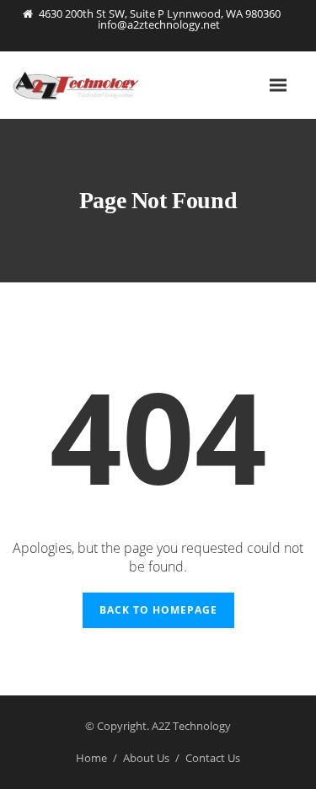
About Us (146, 757)
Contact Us (212, 757)
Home (91, 757)
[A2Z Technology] (97, 85)
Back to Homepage (158, 610)
